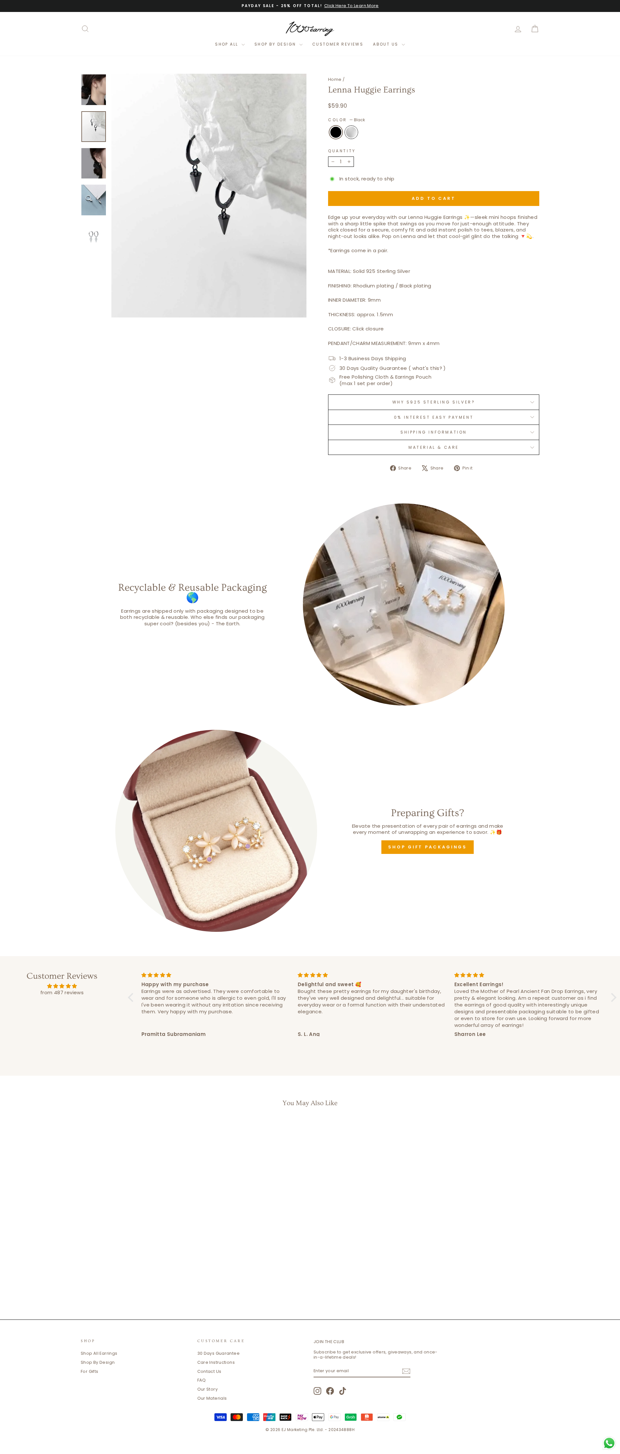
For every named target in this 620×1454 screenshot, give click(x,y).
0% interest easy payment (433, 417)
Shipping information (433, 432)
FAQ (201, 1380)
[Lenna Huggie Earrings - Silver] (140, 1281)
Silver (351, 132)
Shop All (227, 44)
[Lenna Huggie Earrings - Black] (131, 1281)
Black (335, 132)
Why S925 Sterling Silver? (433, 402)
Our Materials (212, 1398)
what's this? (427, 368)
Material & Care (433, 447)
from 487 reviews (62, 992)
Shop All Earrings (99, 1353)
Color (346, 120)
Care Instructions (216, 1362)
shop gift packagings (427, 847)
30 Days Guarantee (218, 1353)
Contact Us (209, 1371)
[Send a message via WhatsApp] (609, 1443)
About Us (386, 44)
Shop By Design (276, 44)
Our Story (207, 1389)
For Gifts (89, 1371)
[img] (62, 986)
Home (335, 79)
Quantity (342, 151)
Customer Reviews (337, 44)
